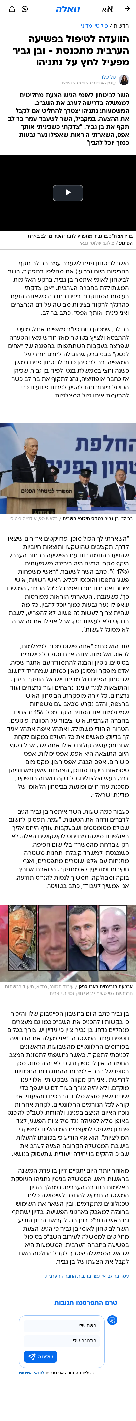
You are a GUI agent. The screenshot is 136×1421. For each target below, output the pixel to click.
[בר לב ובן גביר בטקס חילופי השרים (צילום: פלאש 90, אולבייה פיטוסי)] (68, 474)
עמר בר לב (118, 1277)
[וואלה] (68, 9)
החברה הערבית (60, 1277)
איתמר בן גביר (92, 1277)
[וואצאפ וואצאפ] (24, 9)
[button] (107, 9)
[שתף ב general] (12, 9)
